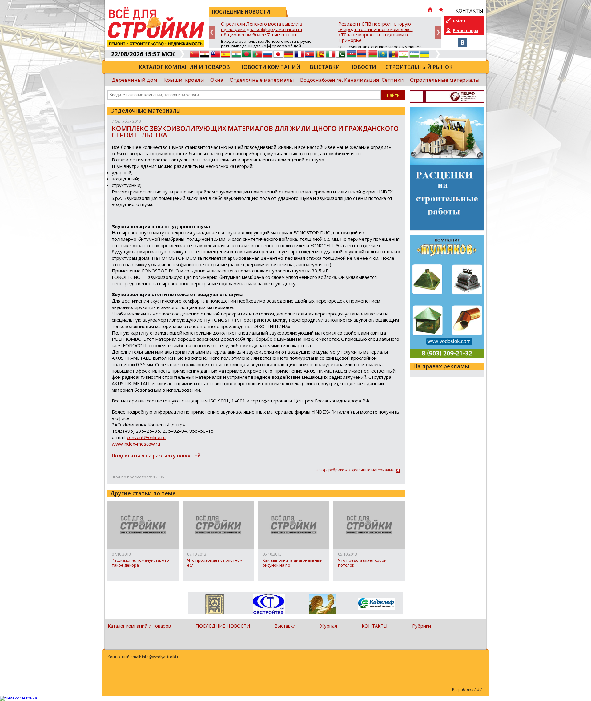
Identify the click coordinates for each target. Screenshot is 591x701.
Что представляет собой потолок (362, 563)
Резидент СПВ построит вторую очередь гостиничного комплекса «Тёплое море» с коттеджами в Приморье (375, 32)
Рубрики (421, 626)
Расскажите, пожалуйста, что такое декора (140, 563)
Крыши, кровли (183, 79)
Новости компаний (269, 66)
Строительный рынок (418, 66)
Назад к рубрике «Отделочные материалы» (354, 470)
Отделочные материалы (262, 79)
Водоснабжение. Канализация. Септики (352, 79)
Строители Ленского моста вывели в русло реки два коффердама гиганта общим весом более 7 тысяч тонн (261, 29)
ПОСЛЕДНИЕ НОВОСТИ (222, 626)
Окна (216, 79)
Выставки (325, 66)
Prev (212, 32)
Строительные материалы (445, 79)
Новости (362, 66)
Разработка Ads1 (467, 689)
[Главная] (430, 10)
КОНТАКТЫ (375, 626)
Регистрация (465, 30)
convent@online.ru (146, 437)
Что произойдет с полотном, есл (215, 563)
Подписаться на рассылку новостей (156, 455)
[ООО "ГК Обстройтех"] (269, 604)
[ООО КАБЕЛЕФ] (376, 604)
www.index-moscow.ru (136, 444)
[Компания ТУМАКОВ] (322, 605)
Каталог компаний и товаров (184, 66)
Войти (459, 21)
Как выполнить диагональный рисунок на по (293, 563)
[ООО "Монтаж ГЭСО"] (215, 605)
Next (438, 32)
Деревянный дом (134, 79)
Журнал (328, 626)
